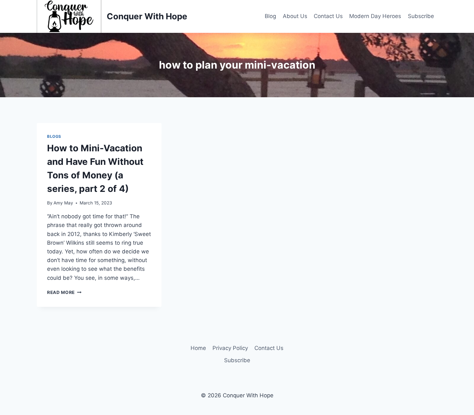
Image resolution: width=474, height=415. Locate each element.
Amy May (63, 202)
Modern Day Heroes (375, 16)
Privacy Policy (230, 348)
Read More (64, 292)
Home (198, 348)
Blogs (54, 136)
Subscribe (421, 16)
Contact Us (328, 16)
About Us (295, 16)
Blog (270, 16)
